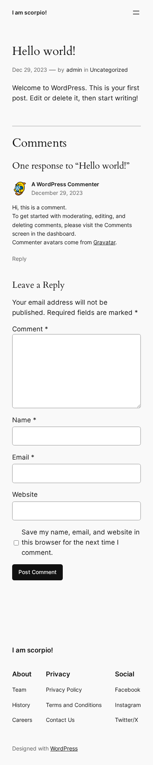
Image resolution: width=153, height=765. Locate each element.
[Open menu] (136, 12)
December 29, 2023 (57, 192)
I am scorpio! (29, 12)
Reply (19, 258)
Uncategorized (109, 69)
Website (25, 494)
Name (24, 420)
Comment (30, 329)
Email (23, 457)
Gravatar (104, 242)
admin (74, 69)
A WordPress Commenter (65, 184)
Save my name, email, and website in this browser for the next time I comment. (81, 542)
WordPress (64, 748)
